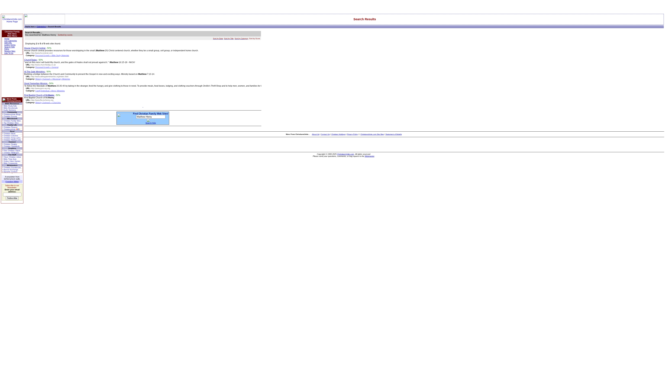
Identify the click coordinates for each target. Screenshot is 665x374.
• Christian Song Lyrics (11, 138)
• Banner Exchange (10, 170)
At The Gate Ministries (34, 71)
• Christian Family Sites (11, 121)
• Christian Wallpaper (10, 153)
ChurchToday (30, 60)
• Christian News (8, 134)
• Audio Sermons (9, 110)
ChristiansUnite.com (345, 154)
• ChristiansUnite (11, 129)
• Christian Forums (9, 116)
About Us (315, 134)
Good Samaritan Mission (36, 83)
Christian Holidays (338, 134)
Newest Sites (9, 51)
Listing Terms (10, 45)
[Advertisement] (12, 76)
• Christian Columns (10, 136)
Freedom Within (12, 182)
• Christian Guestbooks (11, 167)
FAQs (6, 49)
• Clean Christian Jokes (11, 157)
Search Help (9, 47)
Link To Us (8, 53)
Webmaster (369, 156)
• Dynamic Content (9, 172)
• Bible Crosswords (9, 163)
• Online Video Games (11, 161)
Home (6, 39)
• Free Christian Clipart (11, 151)
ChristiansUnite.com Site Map (372, 134)
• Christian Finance (9, 127)
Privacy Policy (352, 134)
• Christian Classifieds (11, 146)
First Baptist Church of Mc (39, 95)
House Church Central (35, 48)
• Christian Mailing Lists (11, 140)
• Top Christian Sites (10, 123)
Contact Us (325, 134)
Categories (41, 27)
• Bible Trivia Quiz (9, 159)
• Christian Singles (9, 144)
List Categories (10, 41)
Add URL (8, 43)
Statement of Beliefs (393, 134)
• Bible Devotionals (9, 108)
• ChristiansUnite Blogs (11, 114)
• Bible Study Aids (9, 106)
